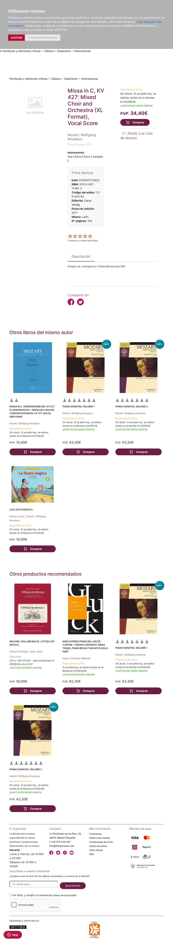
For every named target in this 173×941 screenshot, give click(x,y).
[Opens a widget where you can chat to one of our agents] (12, 935)
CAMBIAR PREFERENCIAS (43, 37)
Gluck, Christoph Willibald (76, 658)
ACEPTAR (16, 37)
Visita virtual (96, 850)
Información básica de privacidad (57, 895)
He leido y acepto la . (45, 895)
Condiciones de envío (101, 841)
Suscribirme (72, 885)
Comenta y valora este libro (83, 240)
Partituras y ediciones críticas (22, 51)
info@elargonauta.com (61, 845)
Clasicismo (64, 51)
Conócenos (95, 833)
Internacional (82, 51)
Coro (78, 156)
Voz (70, 156)
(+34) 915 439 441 (60, 841)
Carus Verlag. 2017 (80, 144)
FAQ (91, 854)
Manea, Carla (17, 516)
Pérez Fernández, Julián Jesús (25, 651)
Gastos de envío (98, 846)
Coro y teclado (93, 156)
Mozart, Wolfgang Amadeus (24, 423)
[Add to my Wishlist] (123, 133)
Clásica (48, 51)
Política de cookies (99, 837)
